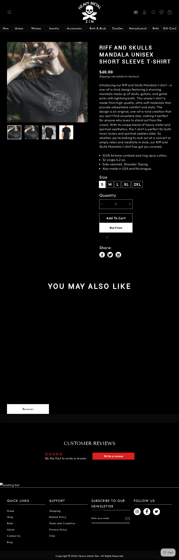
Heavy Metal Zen (88, 556)
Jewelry (54, 28)
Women (36, 28)
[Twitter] (110, 254)
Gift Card (169, 28)
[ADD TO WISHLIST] (107, 237)
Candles (117, 28)
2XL (137, 184)
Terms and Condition (62, 523)
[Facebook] (102, 254)
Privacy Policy (58, 529)
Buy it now (116, 227)
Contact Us (13, 535)
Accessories (74, 28)
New (6, 28)
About (11, 529)
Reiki (156, 28)
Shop (10, 517)
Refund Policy (57, 517)
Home (10, 511)
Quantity (107, 195)
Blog (10, 542)
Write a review (113, 456)
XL (126, 184)
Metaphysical (138, 28)
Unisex (19, 28)
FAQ (52, 535)
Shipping (104, 76)
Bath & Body (98, 28)
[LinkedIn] (118, 254)
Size (103, 177)
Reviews (28, 409)
